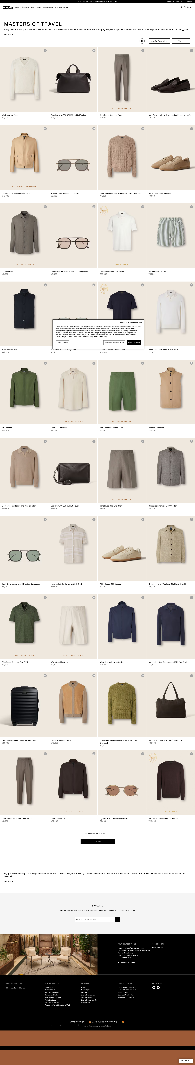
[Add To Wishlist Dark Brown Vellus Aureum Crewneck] (191, 753)
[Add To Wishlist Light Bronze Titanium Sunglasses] (142, 753)
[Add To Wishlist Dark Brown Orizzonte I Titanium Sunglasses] (93, 206)
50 (22, 108)
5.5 (156, 108)
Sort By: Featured (158, 41)
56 (131, 186)
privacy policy (103, 337)
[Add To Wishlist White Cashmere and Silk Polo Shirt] (191, 284)
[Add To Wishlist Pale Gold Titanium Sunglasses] (93, 284)
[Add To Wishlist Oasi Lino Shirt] (45, 206)
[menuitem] (18, 7)
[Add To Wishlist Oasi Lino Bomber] (93, 753)
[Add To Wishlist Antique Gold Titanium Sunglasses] (93, 128)
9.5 (185, 108)
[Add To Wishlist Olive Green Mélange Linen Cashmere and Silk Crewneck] (142, 675)
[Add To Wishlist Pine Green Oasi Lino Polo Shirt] (45, 597)
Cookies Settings (62, 343)
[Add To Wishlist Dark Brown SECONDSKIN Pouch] (93, 441)
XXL (26, 264)
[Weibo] (158, 987)
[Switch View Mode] (142, 41)
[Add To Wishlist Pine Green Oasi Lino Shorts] (142, 363)
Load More (97, 842)
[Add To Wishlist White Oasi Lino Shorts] (93, 597)
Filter (180, 41)
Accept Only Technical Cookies (114, 343)
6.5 (163, 108)
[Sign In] (188, 7)
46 (114, 108)
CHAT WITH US (185, 1061)
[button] (181, 7)
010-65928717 (126, 958)
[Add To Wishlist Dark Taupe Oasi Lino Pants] (142, 50)
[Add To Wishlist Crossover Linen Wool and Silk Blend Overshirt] (191, 519)
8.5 (177, 108)
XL (174, 264)
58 (28, 186)
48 (18, 108)
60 (137, 655)
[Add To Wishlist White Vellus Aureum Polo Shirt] (142, 206)
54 (30, 108)
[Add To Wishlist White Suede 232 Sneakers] (142, 519)
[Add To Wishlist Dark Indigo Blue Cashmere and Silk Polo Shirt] (191, 597)
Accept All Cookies (134, 343)
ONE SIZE (73, 108)
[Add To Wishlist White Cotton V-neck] (45, 50)
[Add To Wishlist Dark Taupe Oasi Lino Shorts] (142, 441)
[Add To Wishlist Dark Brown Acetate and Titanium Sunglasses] (45, 519)
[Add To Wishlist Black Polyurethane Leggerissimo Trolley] (45, 675)
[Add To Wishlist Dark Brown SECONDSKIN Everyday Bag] (191, 675)
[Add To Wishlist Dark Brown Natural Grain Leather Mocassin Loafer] (191, 50)
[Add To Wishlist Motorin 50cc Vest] (45, 284)
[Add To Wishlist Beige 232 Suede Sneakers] (191, 128)
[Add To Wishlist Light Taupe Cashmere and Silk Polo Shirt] (45, 441)
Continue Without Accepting (131, 322)
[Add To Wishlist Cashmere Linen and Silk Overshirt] (191, 441)
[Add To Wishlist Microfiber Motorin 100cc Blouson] (142, 597)
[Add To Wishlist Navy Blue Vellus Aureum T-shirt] (142, 284)
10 (188, 108)
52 (26, 108)
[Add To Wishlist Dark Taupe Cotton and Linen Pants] (45, 753)
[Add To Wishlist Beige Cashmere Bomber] (93, 675)
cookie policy (89, 337)
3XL (178, 499)
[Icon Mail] (184, 7)
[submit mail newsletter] (117, 919)
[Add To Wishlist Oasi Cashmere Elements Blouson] (45, 128)
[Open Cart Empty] (191, 7)
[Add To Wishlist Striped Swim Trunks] (191, 206)
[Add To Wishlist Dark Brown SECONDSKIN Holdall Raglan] (93, 50)
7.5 (170, 108)
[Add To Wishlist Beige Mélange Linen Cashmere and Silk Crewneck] (142, 128)
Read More (9, 34)
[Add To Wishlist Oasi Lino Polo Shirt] (93, 363)
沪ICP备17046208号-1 (77, 1022)
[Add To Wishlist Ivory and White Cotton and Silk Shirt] (93, 519)
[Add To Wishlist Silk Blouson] (45, 363)
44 (10, 342)
